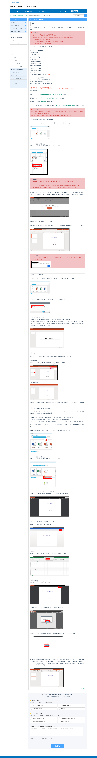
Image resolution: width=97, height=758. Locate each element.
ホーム (16, 11)
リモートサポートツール (60, 11)
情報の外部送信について (42, 756)
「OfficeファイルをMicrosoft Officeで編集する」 (51, 94)
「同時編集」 (44, 101)
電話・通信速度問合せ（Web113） (75, 11)
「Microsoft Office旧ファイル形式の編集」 (65, 105)
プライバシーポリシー (15, 756)
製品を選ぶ (29, 11)
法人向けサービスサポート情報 (23, 6)
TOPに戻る (82, 688)
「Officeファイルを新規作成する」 (49, 98)
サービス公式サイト (45, 11)
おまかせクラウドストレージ (20, 15)
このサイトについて (32, 756)
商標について (23, 756)
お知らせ (12, 86)
